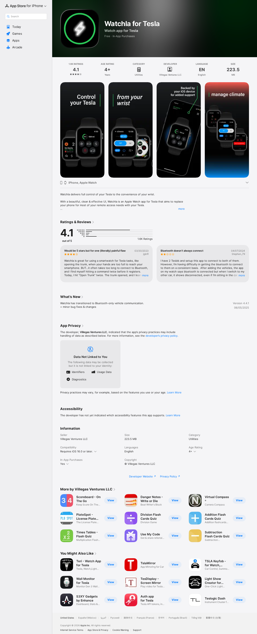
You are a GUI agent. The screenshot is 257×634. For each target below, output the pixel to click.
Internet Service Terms (71, 630)
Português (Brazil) (178, 618)
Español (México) (87, 618)
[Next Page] (253, 130)
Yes (62, 463)
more (181, 208)
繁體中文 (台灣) (213, 618)
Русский (114, 618)
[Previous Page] (56, 130)
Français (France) (145, 618)
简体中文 (128, 618)
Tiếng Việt (196, 618)
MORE (145, 275)
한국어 (161, 618)
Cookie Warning (120, 630)
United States (67, 618)
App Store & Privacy (98, 630)
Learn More (174, 392)
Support (137, 630)
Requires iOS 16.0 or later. (76, 451)
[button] (26, 27)
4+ (190, 451)
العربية (103, 618)
